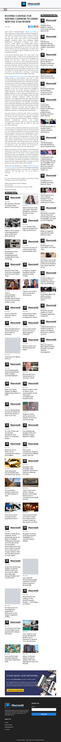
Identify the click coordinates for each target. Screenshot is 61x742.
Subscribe (44, 714)
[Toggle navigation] (5, 9)
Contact (7, 729)
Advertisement (9, 727)
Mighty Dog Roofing (31, 32)
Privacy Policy (8, 725)
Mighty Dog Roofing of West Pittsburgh (16, 76)
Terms (6, 722)
